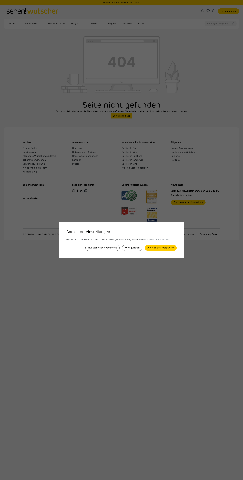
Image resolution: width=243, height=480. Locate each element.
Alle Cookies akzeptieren (160, 247)
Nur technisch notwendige (102, 247)
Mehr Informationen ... (160, 239)
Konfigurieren (132, 247)
